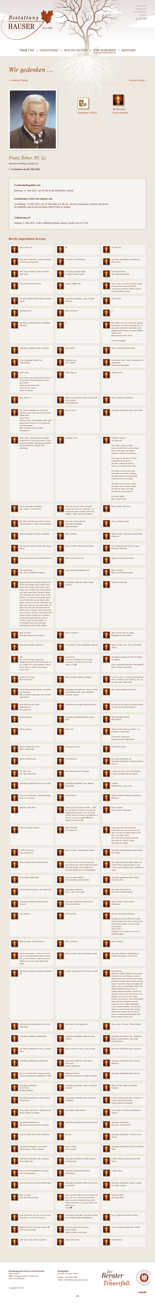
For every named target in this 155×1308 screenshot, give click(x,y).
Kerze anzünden (120, 112)
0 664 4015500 (71, 1277)
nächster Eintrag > (137, 80)
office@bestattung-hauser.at (76, 1279)
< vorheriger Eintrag (18, 80)
